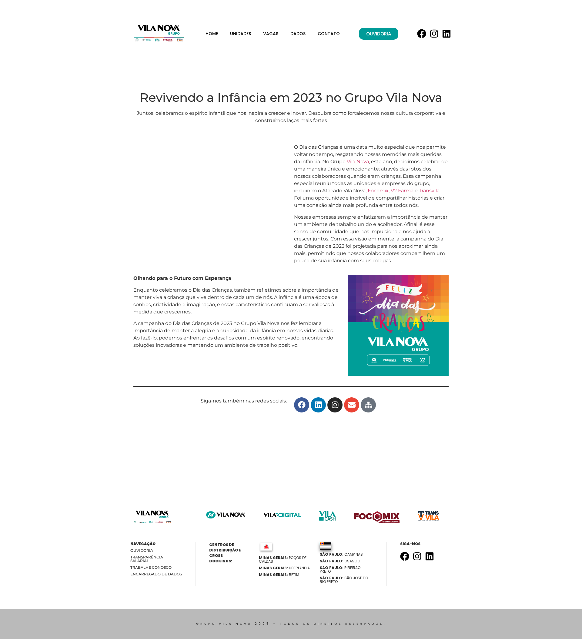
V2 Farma (402, 191)
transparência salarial (146, 559)
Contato (329, 34)
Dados (298, 34)
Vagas (270, 34)
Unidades (240, 34)
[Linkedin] (446, 33)
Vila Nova (358, 161)
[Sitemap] (368, 404)
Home (212, 34)
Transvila (429, 191)
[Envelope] (351, 404)
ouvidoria (141, 550)
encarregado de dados (156, 574)
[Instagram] (434, 33)
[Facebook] (421, 33)
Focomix (378, 191)
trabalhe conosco (151, 567)
